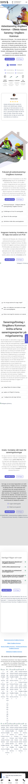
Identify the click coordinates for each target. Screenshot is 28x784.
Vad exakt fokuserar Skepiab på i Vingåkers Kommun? (12, 562)
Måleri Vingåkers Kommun (14, 643)
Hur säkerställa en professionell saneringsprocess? (12, 571)
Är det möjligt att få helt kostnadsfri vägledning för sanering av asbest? (13, 576)
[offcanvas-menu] (26, 2)
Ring (24, 782)
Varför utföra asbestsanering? (11, 567)
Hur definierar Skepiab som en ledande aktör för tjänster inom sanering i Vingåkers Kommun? (12, 582)
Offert (2, 782)
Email (17, 782)
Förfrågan (10, 782)
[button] (14, 562)
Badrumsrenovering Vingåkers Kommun (14, 640)
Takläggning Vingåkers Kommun (14, 651)
